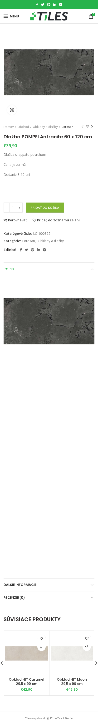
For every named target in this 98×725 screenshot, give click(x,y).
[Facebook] (36, 4)
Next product (92, 126)
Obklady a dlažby (45, 127)
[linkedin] (55, 4)
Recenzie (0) (14, 597)
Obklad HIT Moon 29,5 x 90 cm (72, 681)
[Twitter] (42, 4)
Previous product (82, 126)
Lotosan (68, 127)
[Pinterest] (49, 4)
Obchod (23, 127)
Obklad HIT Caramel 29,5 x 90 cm (26, 681)
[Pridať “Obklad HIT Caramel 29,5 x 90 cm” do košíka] (41, 647)
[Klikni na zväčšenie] (12, 110)
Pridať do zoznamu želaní (58, 220)
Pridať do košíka (45, 207)
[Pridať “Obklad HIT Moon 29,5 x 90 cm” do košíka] (87, 647)
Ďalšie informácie (20, 584)
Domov (9, 127)
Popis (9, 269)
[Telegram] (61, 4)
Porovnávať (17, 220)
